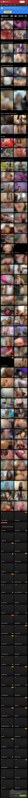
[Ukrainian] (15, 16)
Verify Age (7, 12)
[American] (11, 16)
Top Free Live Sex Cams (7, 42)
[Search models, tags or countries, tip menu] (26, 5)
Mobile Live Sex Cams (6, 88)
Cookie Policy (18, 793)
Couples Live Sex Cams (7, 65)
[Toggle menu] (1, 2)
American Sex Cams (8, 19)
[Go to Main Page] (8, 1)
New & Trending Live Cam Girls (9, 113)
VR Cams (3, 136)
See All (25, 19)
